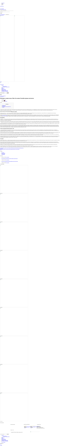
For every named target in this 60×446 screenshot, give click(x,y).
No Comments (7, 162)
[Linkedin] (21, 1)
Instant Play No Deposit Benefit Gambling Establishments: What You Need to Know (10, 161)
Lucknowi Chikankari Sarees (6, 436)
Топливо (3, 107)
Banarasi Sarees (5, 86)
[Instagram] (31, 1)
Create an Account (4, 9)
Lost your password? (2, 14)
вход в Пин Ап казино (4, 115)
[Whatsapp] (41, 1)
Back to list (1, 148)
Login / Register (3, 442)
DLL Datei (3, 152)
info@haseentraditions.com (29, 426)
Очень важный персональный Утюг (6, 106)
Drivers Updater (3, 153)
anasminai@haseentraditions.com (35, 426)
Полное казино (4, 105)
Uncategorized (1, 96)
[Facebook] (11, 1)
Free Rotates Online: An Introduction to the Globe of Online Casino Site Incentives (10, 158)
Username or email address (3, 10)
